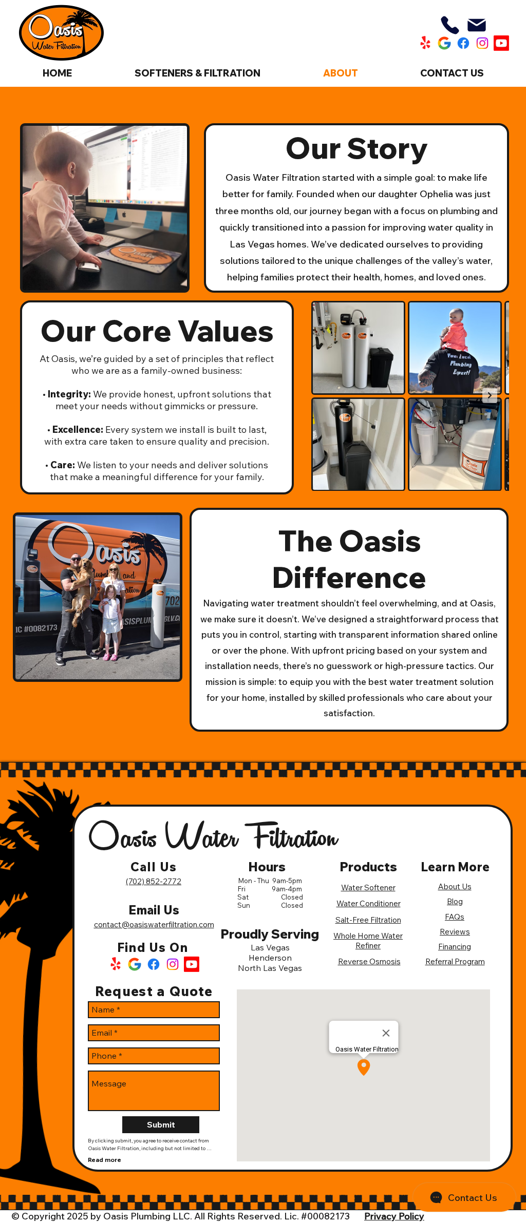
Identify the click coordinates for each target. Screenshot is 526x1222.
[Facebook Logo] (153, 964)
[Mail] (477, 25)
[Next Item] (489, 395)
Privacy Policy (394, 1216)
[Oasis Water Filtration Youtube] (501, 43)
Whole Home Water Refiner (368, 940)
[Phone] (450, 25)
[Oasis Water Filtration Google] (444, 43)
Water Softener (368, 887)
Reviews (455, 932)
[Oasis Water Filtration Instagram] (482, 43)
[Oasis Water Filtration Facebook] (463, 43)
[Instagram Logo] (172, 964)
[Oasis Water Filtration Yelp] (425, 43)
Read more (104, 1159)
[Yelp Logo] (115, 964)
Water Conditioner (368, 903)
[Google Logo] (134, 964)
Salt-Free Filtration (368, 920)
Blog (455, 901)
